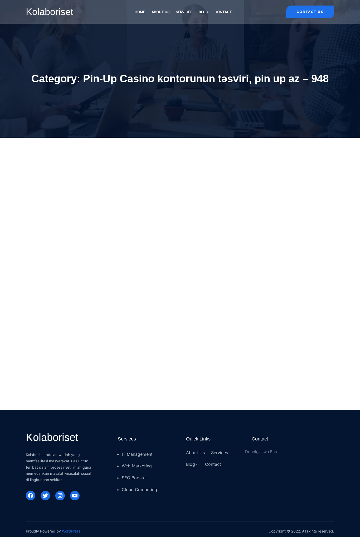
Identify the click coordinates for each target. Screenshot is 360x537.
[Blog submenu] (197, 464)
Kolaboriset (49, 11)
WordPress (71, 531)
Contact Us (310, 12)
